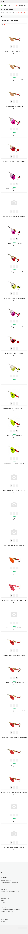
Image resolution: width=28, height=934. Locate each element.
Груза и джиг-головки (5, 898)
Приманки (8, 12)
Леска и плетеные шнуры (6, 884)
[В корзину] (17, 46)
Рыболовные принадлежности (7, 887)
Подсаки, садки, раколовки (6, 907)
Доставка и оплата (4, 919)
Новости (2, 917)
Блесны (12, 12)
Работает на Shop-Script (5, 927)
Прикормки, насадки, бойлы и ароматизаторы (10, 891)
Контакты (3, 921)
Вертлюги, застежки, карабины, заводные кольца (10, 909)
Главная (2, 12)
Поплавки (3, 902)
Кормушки (3, 904)
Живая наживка (4, 889)
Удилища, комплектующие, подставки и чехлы (10, 882)
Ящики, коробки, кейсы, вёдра (7, 911)
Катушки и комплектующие (6, 880)
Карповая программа (5, 896)
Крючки (2, 900)
